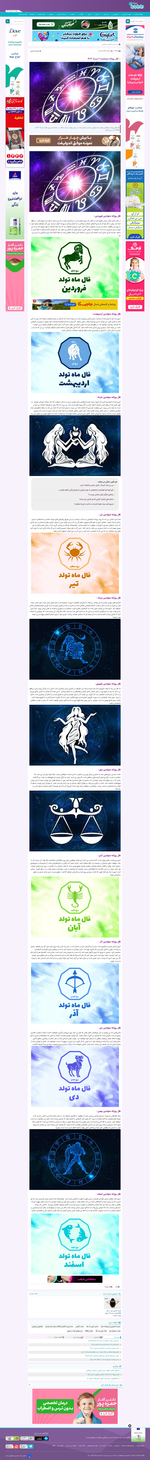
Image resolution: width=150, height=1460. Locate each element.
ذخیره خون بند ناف (92, 1326)
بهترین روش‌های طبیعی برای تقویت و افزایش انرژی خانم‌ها (102, 1356)
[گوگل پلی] (27, 1438)
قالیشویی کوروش (37, 1326)
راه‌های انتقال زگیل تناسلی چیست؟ (100, 494)
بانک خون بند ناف (101, 1331)
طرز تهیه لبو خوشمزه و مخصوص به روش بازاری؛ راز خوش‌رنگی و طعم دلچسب (86, 490)
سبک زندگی (62, 14)
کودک (81, 14)
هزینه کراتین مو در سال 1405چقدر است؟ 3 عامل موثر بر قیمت (113, 1313)
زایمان (97, 14)
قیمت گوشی (79, 1326)
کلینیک (32, 14)
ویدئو (51, 14)
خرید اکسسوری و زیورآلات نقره (110, 1326)
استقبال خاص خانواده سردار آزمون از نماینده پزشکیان (102, 1370)
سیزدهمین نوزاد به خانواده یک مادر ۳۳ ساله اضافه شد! (103, 1341)
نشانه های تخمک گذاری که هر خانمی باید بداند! (96, 499)
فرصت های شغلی (92, 1446)
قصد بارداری (127, 14)
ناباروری (115, 14)
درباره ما (110, 1446)
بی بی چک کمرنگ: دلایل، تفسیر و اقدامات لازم (96, 485)
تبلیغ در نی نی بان (71, 1446)
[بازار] (12, 1438)
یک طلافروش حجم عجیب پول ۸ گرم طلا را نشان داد (103, 1378)
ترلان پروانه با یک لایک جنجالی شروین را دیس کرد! (103, 1374)
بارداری (106, 14)
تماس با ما (103, 1446)
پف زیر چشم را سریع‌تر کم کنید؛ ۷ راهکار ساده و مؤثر (104, 1359)
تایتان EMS (89, 1331)
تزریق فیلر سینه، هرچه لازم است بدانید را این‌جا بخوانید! (93, 504)
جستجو (117, 1446)
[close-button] (130, 1425)
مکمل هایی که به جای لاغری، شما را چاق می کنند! (105, 1344)
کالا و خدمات (23, 14)
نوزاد (89, 14)
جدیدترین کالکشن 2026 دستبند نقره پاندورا (59, 1326)
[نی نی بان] (136, 5)
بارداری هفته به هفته (128, 1446)
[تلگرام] (26, 1448)
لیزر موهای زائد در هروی (74, 1331)
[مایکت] (42, 1438)
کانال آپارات (82, 1446)
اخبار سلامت (41, 14)
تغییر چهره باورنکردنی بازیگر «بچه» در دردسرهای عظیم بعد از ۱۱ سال (100, 1352)
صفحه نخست (138, 14)
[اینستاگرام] (12, 1448)
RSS (54, 1446)
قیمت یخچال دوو (114, 1331)
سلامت (72, 14)
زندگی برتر (60, 1446)
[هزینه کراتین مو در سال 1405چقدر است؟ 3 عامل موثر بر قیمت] (112, 1303)
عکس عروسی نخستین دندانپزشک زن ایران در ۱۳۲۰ (104, 1348)
